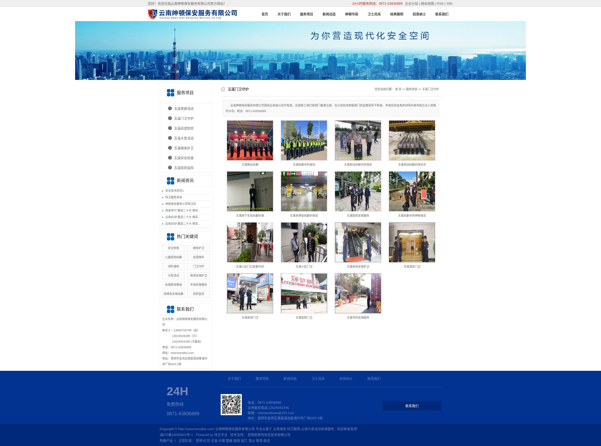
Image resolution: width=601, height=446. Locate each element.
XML (449, 3)
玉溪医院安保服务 (358, 215)
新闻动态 (329, 14)
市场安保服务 (198, 284)
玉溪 (214, 440)
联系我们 (441, 14)
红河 (206, 440)
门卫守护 (198, 266)
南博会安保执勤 (173, 294)
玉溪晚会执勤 (250, 164)
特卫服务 (293, 429)
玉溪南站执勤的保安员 (412, 164)
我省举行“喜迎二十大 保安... (182, 210)
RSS (440, 3)
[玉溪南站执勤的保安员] (412, 140)
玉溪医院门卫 (304, 317)
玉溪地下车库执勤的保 (250, 215)
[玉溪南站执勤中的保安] (358, 140)
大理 (221, 440)
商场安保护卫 (198, 275)
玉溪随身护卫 (184, 148)
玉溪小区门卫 (304, 266)
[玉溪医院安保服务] (358, 191)
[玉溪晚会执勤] (250, 140)
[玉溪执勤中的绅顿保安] (412, 191)
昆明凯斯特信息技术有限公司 (269, 435)
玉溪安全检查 (184, 158)
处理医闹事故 (173, 284)
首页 (265, 14)
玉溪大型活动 (184, 138)
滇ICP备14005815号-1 (176, 435)
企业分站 (411, 3)
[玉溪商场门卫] (250, 293)
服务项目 (306, 14)
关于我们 (284, 14)
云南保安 (279, 429)
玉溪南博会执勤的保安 (304, 215)
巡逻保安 (198, 257)
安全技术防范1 (174, 190)
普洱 (259, 440)
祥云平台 (220, 435)
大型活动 (173, 275)
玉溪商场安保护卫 (358, 266)
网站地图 (428, 3)
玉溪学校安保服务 (358, 317)
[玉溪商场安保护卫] (358, 242)
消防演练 (173, 266)
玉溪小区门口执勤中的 (250, 266)
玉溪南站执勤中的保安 (358, 164)
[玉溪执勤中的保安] (304, 140)
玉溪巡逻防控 (184, 128)
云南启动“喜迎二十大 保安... (182, 217)
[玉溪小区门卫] (304, 242)
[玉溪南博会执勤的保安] (304, 191)
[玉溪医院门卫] (304, 293)
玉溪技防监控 (184, 168)
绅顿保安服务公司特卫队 (180, 204)
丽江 (244, 440)
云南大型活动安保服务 (317, 429)
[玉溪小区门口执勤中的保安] (250, 242)
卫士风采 (374, 14)
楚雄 (229, 440)
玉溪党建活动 (184, 108)
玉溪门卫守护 (184, 118)
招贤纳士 (419, 14)
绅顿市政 (351, 14)
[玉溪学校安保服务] (358, 293)
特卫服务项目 (173, 197)
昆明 (199, 440)
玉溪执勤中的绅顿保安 (412, 215)
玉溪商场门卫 (250, 317)
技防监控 (198, 294)
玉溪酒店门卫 (412, 266)
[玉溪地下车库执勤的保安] (250, 191)
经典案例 (396, 14)
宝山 (251, 440)
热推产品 (166, 440)
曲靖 (236, 440)
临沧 (266, 440)
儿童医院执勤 (173, 257)
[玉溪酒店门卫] (412, 242)
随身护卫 (198, 248)
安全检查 (173, 248)
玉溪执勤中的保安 (304, 164)
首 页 (398, 89)
